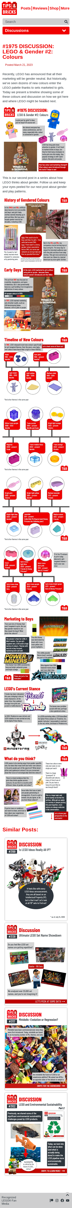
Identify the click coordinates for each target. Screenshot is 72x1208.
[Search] (66, 21)
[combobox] (33, 21)
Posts (26, 8)
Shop (54, 8)
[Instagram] (57, 1200)
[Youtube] (67, 1200)
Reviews (40, 8)
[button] (36, 30)
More (65, 8)
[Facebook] (62, 1200)
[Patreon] (51, 1200)
